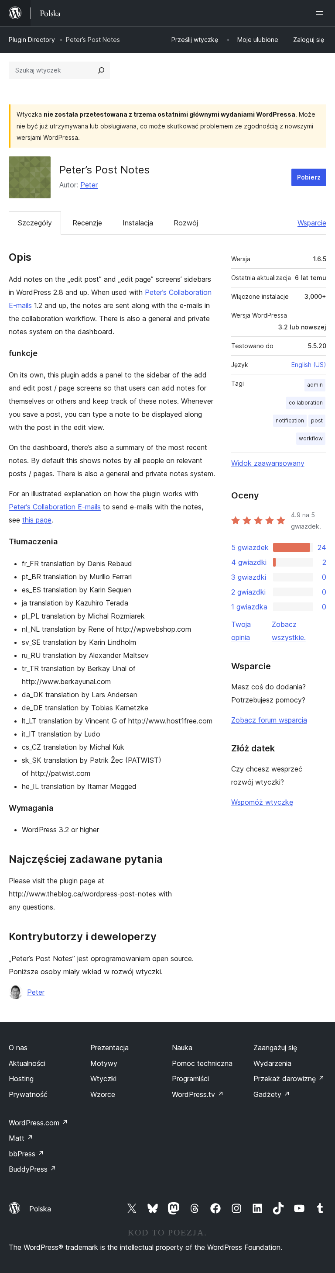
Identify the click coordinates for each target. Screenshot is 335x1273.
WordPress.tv (198, 1094)
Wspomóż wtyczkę (262, 802)
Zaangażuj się (275, 1047)
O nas (18, 1047)
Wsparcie (311, 222)
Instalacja (138, 222)
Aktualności (27, 1063)
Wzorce (102, 1094)
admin (315, 384)
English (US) (308, 364)
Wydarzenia (272, 1063)
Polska (40, 1208)
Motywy (103, 1063)
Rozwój (186, 222)
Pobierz (309, 177)
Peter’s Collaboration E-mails (55, 506)
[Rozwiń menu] (321, 13)
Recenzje (87, 222)
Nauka (182, 1047)
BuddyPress (32, 1169)
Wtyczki (103, 1078)
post (317, 420)
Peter (89, 184)
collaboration (306, 402)
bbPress (26, 1153)
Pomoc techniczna (202, 1063)
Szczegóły (35, 222)
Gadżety (271, 1094)
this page (36, 519)
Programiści (190, 1078)
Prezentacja (109, 1047)
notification (290, 420)
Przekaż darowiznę (289, 1078)
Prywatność (28, 1094)
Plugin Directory (32, 39)
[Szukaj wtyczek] (101, 70)
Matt (21, 1138)
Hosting (21, 1078)
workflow (311, 438)
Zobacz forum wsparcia (269, 720)
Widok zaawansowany (267, 463)
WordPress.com (38, 1122)
